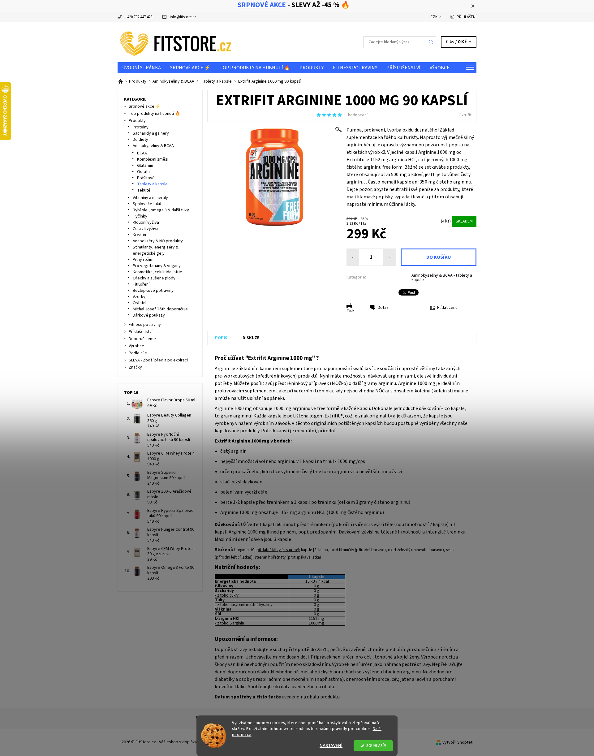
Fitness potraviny (355, 67)
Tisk (350, 311)
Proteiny (140, 127)
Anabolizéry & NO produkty (158, 241)
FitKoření (141, 284)
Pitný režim (143, 260)
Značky (135, 367)
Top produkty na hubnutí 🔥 (255, 67)
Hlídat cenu (447, 308)
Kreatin (139, 235)
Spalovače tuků (147, 204)
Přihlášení (466, 17)
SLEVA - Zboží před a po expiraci (158, 360)
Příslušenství (403, 67)
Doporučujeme (142, 339)
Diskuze (251, 338)
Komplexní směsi (152, 159)
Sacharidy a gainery (151, 133)
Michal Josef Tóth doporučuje (160, 309)
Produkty (311, 67)
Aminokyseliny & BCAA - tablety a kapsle (441, 277)
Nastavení (331, 745)
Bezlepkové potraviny (153, 290)
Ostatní (144, 172)
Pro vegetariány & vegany (157, 266)
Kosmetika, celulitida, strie (157, 272)
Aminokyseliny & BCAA (153, 146)
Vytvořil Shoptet (457, 742)
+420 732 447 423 (138, 17)
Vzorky (139, 297)
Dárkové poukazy (149, 315)
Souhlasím (376, 746)
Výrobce (440, 67)
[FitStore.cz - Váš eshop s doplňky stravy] (176, 41)
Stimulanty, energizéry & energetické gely (156, 250)
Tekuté (143, 190)
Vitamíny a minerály (150, 198)
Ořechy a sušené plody (154, 278)
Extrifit (465, 115)
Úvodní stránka (141, 67)
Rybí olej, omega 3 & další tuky (161, 210)
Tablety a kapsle (152, 184)
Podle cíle (138, 353)
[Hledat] (431, 42)
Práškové (146, 178)
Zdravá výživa (145, 229)
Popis (221, 338)
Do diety (140, 139)
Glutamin (145, 165)
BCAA (142, 153)
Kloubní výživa (146, 222)
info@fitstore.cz (183, 17)
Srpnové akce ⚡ (190, 67)
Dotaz (383, 308)
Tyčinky (140, 216)
